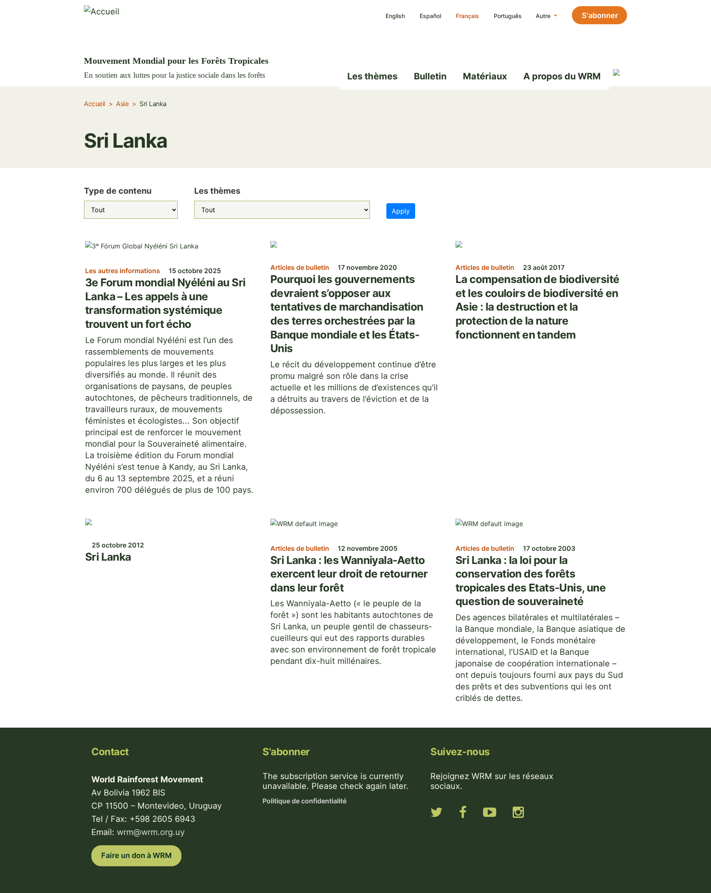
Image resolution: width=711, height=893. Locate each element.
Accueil (94, 104)
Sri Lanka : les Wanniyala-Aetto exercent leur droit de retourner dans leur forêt (349, 574)
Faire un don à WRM (136, 855)
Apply (401, 211)
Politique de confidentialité (304, 801)
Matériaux (485, 76)
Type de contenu (117, 191)
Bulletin (430, 76)
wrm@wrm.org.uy (151, 832)
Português (508, 15)
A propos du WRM (562, 76)
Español (430, 15)
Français (467, 15)
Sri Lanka (108, 556)
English (395, 15)
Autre (544, 15)
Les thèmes (372, 76)
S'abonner (600, 15)
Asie (122, 104)
